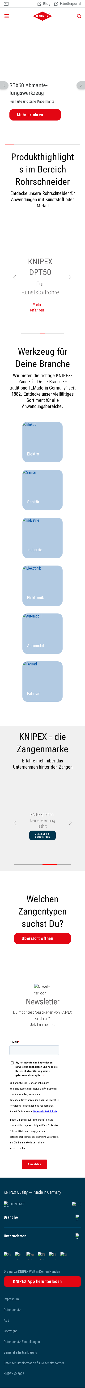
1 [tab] (21, 864)
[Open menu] (13, 16)
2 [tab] (35, 864)
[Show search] (77, 16)
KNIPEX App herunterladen (37, 1281)
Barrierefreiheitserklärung (20, 1352)
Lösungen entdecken (43, 844)
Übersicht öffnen (37, 938)
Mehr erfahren (30, 114)
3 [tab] (49, 864)
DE (79, 1204)
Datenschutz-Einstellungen (22, 1342)
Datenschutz (12, 1310)
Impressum (11, 1299)
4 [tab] (64, 864)
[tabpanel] (42, 74)
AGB (6, 1320)
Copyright (10, 1331)
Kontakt (17, 1204)
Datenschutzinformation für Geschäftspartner (34, 1363)
